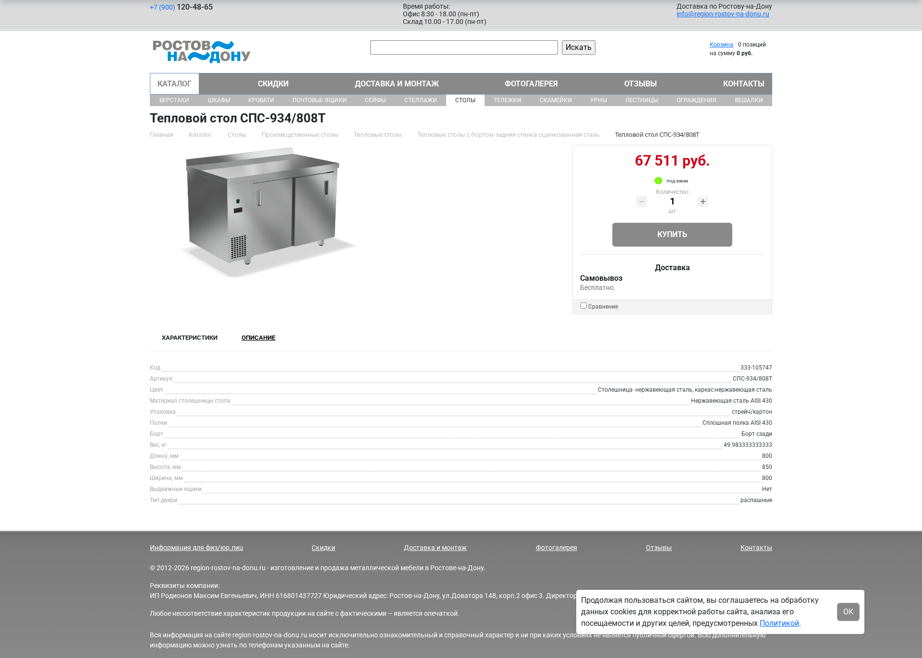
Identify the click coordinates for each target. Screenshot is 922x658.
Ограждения (696, 100)
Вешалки (749, 100)
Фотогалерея (531, 83)
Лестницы (641, 100)
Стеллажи (420, 100)
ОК (848, 611)
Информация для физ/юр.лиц (196, 547)
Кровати (261, 100)
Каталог (175, 83)
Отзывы (640, 83)
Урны (598, 100)
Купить (672, 234)
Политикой (779, 623)
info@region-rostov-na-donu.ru (723, 14)
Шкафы (219, 100)
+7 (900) (181, 7)
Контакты (743, 83)
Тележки (508, 100)
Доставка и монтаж (397, 83)
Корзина (721, 44)
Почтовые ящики (319, 100)
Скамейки (556, 100)
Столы (465, 100)
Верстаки (174, 100)
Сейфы (375, 100)
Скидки (273, 83)
